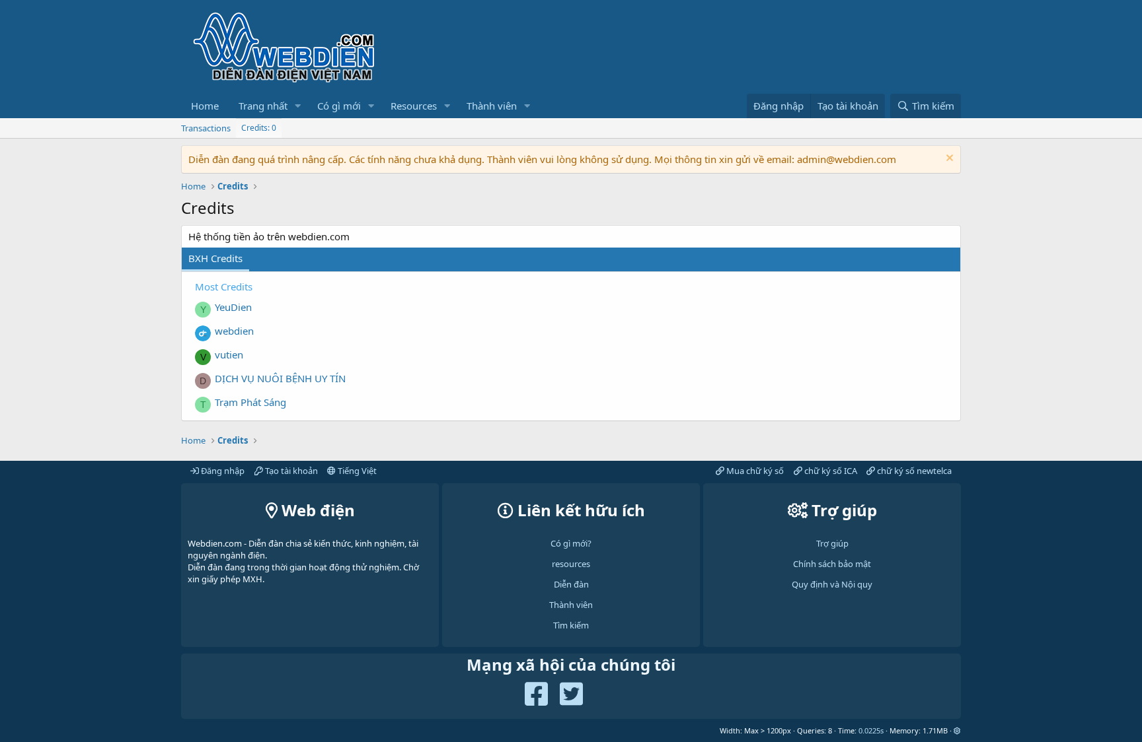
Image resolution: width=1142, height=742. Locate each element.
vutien (229, 354)
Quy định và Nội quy (832, 584)
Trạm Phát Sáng (250, 402)
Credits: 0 (258, 127)
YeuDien (233, 307)
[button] (298, 106)
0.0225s (871, 730)
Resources (414, 105)
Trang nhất (263, 105)
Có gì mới (339, 105)
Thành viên (492, 105)
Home (205, 105)
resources (571, 564)
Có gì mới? (571, 543)
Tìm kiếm (571, 625)
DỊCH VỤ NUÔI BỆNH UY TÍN (280, 378)
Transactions (206, 128)
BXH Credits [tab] (215, 258)
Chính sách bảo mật (832, 564)
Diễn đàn (571, 584)
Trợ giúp (832, 543)
